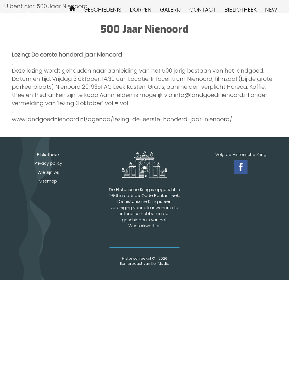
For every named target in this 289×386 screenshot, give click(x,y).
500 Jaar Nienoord (72, 9)
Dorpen (141, 10)
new (271, 10)
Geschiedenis (102, 10)
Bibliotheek (240, 10)
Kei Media (160, 263)
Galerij (170, 10)
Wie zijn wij (48, 172)
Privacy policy (48, 163)
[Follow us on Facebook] (241, 167)
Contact (202, 10)
